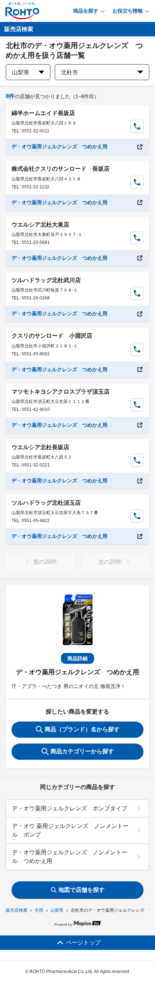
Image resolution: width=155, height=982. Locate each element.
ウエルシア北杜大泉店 (40, 225)
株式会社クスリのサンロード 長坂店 (61, 169)
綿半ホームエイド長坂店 (43, 113)
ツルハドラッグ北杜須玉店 (46, 503)
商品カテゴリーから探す (82, 751)
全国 (39, 910)
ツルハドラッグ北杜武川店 (46, 280)
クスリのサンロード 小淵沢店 (52, 336)
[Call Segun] (136, 126)
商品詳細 (77, 658)
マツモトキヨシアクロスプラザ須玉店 (61, 392)
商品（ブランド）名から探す (82, 729)
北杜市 (69, 72)
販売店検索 (16, 910)
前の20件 (45, 562)
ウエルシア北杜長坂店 (40, 447)
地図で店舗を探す (81, 890)
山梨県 (56, 910)
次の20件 (110, 562)
